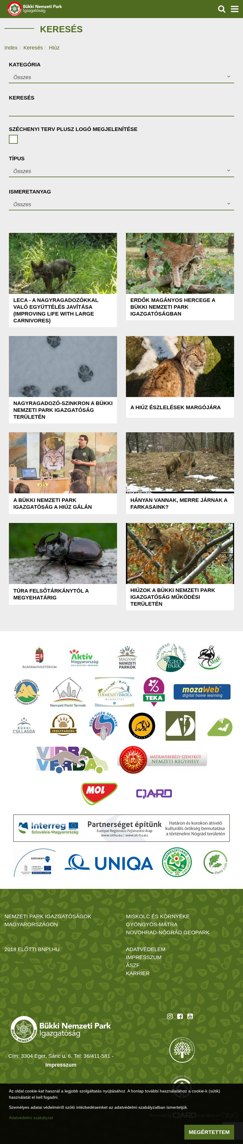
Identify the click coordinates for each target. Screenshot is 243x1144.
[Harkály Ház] (180, 726)
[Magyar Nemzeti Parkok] (127, 658)
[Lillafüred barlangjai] (219, 726)
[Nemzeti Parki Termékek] (68, 692)
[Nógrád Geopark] (171, 658)
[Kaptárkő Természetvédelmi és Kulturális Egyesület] (26, 692)
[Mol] (99, 794)
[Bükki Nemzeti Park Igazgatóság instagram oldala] (170, 1016)
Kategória (25, 65)
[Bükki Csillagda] (24, 726)
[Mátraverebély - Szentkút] (162, 760)
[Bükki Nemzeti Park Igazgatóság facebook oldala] (180, 1016)
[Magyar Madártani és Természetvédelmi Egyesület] (210, 658)
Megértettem (209, 1132)
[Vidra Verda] (72, 760)
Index (10, 48)
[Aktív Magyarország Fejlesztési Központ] (84, 658)
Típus (17, 158)
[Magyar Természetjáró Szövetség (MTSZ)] (177, 862)
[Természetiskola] (114, 692)
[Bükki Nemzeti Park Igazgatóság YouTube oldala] (190, 1016)
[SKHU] (121, 828)
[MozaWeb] (202, 692)
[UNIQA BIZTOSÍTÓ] (108, 862)
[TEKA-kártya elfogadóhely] (154, 692)
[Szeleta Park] (142, 726)
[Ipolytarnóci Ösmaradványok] (63, 726)
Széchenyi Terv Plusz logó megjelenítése (73, 129)
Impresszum (60, 1065)
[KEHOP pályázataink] (34, 862)
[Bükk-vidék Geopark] (103, 726)
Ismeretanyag (30, 192)
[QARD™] (154, 794)
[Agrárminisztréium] (39, 658)
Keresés (33, 48)
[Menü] (234, 9)
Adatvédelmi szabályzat (31, 1117)
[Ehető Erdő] (215, 862)
